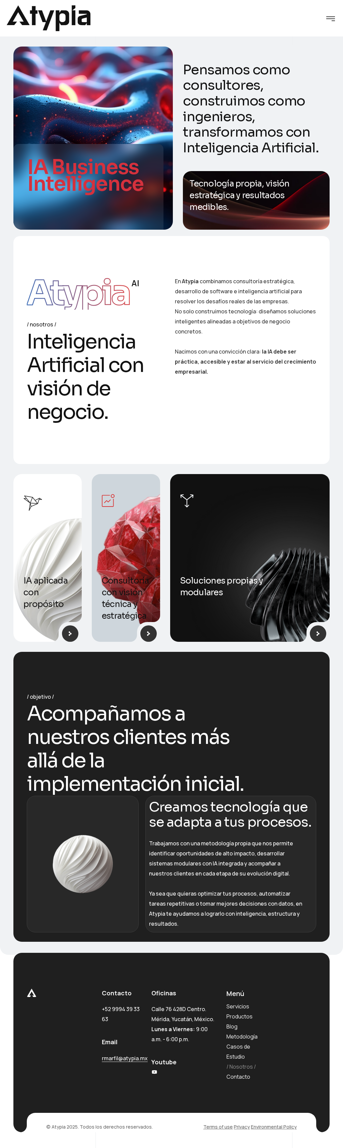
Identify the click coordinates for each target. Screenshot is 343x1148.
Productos (239, 1016)
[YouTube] (154, 1072)
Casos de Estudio (238, 1051)
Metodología (242, 1036)
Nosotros (241, 1066)
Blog (231, 1026)
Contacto (238, 1076)
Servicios (237, 1006)
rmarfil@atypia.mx (125, 1058)
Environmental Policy (274, 1127)
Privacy (242, 1127)
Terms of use (218, 1127)
